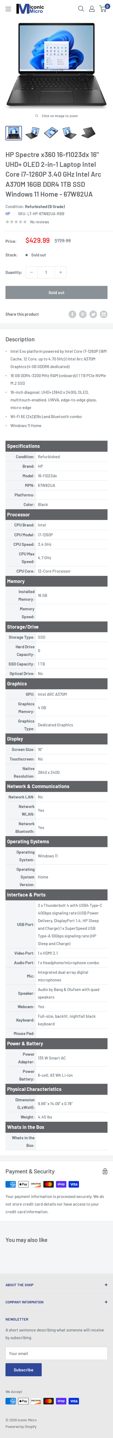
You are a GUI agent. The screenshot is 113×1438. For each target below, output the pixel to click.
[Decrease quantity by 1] (31, 272)
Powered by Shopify (20, 1426)
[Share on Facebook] (72, 314)
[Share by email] (104, 314)
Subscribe (23, 1369)
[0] (103, 8)
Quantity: (13, 272)
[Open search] (81, 9)
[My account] (92, 9)
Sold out (56, 292)
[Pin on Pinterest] (83, 314)
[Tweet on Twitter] (93, 314)
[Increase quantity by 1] (60, 272)
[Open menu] (8, 9)
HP (7, 213)
